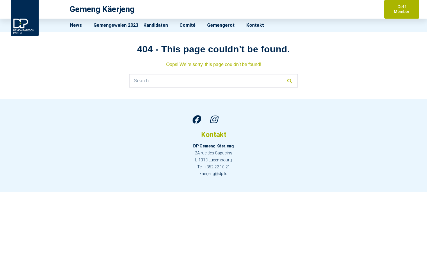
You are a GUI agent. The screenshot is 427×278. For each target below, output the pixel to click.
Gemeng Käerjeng (102, 9)
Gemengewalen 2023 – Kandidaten (131, 25)
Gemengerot (221, 25)
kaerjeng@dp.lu (213, 173)
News (76, 25)
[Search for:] (213, 80)
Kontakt (255, 25)
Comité (187, 25)
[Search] (289, 81)
